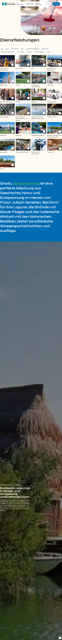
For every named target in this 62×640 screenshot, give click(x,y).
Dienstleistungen (30, 3)
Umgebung (29, 51)
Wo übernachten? (20, 4)
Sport (22, 48)
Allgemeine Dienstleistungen (7, 51)
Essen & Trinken (20, 51)
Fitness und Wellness (39, 51)
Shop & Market (45, 48)
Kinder (48, 51)
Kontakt (56, 3)
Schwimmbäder (14, 48)
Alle (2, 48)
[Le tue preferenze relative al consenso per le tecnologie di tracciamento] (60, 638)
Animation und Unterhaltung (32, 48)
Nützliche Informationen (38, 4)
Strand (7, 48)
